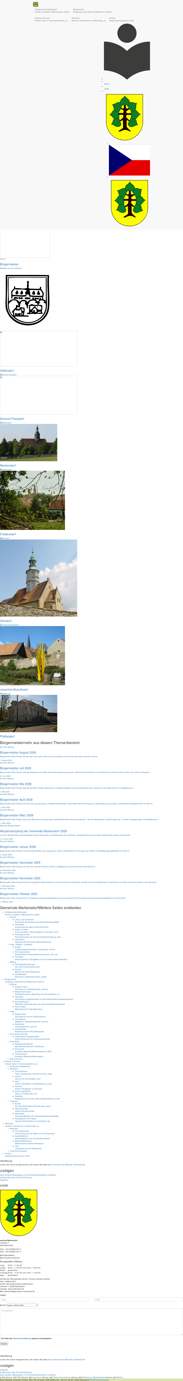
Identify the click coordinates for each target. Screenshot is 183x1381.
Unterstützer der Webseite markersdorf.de (68, 1164)
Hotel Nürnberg (26, 1177)
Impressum (36, 1377)
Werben (120, 1377)
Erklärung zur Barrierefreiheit (93, 1377)
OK (90, 1380)
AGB (19, 1377)
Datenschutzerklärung (22, 1338)
